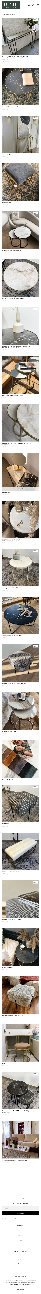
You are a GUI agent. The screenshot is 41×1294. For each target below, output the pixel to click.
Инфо (20, 1240)
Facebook (20, 1259)
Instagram (20, 1255)
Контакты (20, 1244)
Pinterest (20, 1264)
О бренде (20, 1235)
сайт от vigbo (20, 1289)
